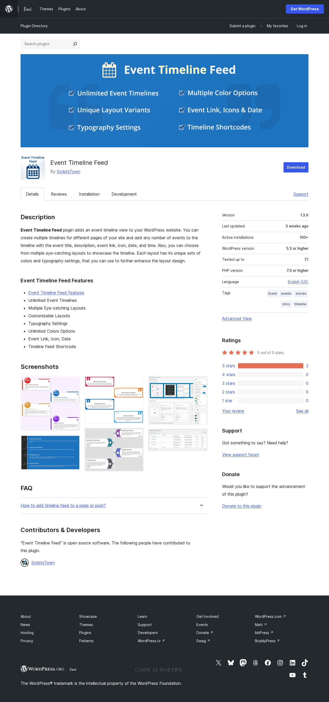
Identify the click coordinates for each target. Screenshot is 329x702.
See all (302, 410)
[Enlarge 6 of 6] (200, 435)
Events (202, 624)
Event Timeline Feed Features (56, 292)
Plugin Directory (34, 26)
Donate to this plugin (241, 505)
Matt (261, 624)
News (25, 624)
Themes (86, 624)
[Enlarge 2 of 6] (73, 442)
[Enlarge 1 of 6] (73, 382)
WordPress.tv (151, 641)
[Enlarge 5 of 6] (200, 382)
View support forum (240, 454)
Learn (142, 616)
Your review (233, 410)
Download (296, 167)
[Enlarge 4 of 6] (137, 434)
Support (301, 194)
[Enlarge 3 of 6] (137, 382)
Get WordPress (305, 9)
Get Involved (207, 616)
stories (301, 293)
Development (124, 194)
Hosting (27, 632)
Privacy (27, 641)
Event (272, 293)
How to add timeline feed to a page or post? (63, 505)
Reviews (59, 194)
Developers (148, 632)
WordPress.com (270, 616)
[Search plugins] (75, 44)
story (286, 304)
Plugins (85, 632)
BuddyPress (267, 641)
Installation (89, 194)
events (286, 293)
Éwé (73, 669)
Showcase (88, 616)
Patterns (86, 641)
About (26, 616)
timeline (300, 304)
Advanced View (237, 318)
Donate (204, 632)
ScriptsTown (68, 171)
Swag (203, 641)
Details (32, 194)
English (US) (298, 282)
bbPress (264, 632)
